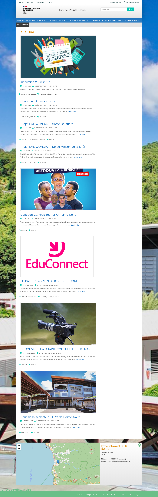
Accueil (21, 20)
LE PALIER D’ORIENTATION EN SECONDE (50, 281)
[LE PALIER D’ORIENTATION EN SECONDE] (58, 256)
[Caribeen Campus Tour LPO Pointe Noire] (58, 189)
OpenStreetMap (96, 484)
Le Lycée (42, 20)
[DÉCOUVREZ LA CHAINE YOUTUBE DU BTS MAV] (58, 323)
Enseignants (40, 2)
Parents (30, 2)
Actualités (31, 20)
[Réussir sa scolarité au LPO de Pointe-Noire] (58, 391)
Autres (50, 2)
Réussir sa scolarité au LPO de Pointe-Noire (50, 417)
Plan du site (125, 495)
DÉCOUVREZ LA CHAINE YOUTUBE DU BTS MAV (55, 349)
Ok (131, 9)
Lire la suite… (72, 111)
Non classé (34, 139)
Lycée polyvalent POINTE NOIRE (46, 86)
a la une (43, 94)
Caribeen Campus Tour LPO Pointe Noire (48, 214)
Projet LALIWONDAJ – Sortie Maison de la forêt (52, 146)
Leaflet (91, 484)
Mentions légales (135, 495)
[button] (58, 462)
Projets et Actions (131, 20)
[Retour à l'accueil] (38, 10)
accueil (33, 94)
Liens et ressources (114, 20)
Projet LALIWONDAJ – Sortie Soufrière (46, 124)
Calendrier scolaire (132, 2)
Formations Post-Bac (79, 20)
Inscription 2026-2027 (35, 82)
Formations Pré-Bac (59, 20)
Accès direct (97, 20)
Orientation (32, 297)
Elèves (21, 2)
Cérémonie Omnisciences (37, 101)
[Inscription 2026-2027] (58, 56)
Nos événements (115, 2)
